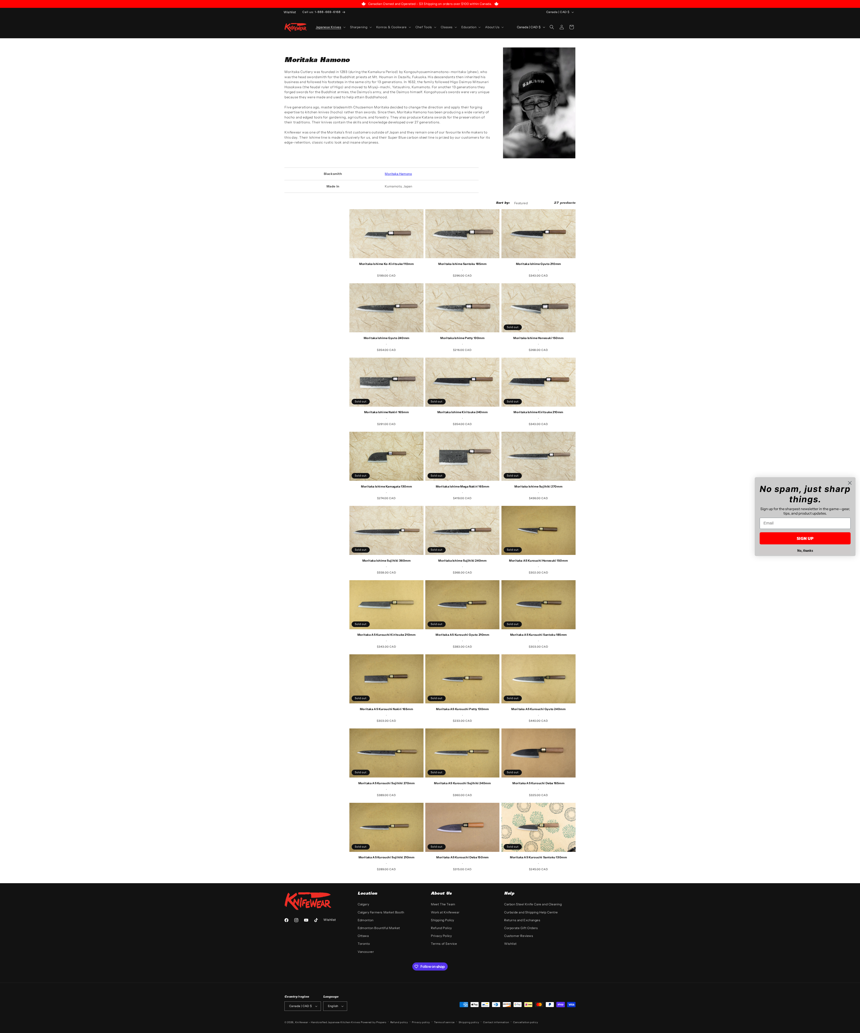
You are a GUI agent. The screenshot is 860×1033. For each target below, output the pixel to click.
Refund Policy (441, 928)
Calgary (363, 904)
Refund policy (399, 1022)
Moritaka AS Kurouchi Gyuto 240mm (538, 709)
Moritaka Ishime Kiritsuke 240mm (462, 412)
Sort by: (503, 203)
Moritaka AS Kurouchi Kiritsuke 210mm (386, 634)
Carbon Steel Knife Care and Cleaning (533, 904)
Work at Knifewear (445, 912)
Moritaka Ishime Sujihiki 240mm (462, 560)
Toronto (364, 944)
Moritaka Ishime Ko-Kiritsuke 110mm (386, 264)
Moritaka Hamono (398, 174)
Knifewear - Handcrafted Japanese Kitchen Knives (327, 1022)
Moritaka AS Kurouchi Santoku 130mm (538, 857)
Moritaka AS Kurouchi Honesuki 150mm (538, 560)
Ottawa (363, 936)
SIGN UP (805, 538)
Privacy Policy (441, 936)
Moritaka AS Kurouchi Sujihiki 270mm (386, 783)
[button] (330, 27)
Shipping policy (469, 1022)
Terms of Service (444, 944)
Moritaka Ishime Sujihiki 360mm (386, 560)
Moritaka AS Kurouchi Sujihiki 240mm (462, 783)
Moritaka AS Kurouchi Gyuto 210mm (462, 634)
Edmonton (366, 920)
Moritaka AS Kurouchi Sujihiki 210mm (387, 857)
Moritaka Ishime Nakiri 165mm (386, 412)
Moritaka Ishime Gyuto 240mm (386, 338)
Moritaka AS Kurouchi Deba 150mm (462, 857)
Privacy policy (421, 1022)
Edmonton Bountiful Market (379, 928)
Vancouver (366, 952)
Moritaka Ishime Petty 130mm (462, 338)
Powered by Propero (373, 1022)
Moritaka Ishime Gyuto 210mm (538, 264)
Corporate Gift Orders (521, 928)
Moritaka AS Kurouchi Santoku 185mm (538, 634)
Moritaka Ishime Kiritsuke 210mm (538, 412)
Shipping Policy (442, 920)
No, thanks (805, 550)
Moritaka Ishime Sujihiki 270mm (538, 486)
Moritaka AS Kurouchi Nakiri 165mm (386, 709)
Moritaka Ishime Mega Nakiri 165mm (462, 486)
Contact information (496, 1022)
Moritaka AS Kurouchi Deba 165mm (538, 783)
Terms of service (444, 1022)
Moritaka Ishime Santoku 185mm (462, 264)
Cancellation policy (525, 1022)
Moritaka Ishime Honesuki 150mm (538, 338)
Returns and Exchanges (522, 920)
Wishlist (510, 944)
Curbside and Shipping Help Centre (531, 912)
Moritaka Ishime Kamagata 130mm (386, 486)
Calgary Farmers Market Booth (381, 912)
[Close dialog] (850, 483)
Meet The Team (443, 904)
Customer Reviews (518, 936)
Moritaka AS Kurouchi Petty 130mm (462, 709)
